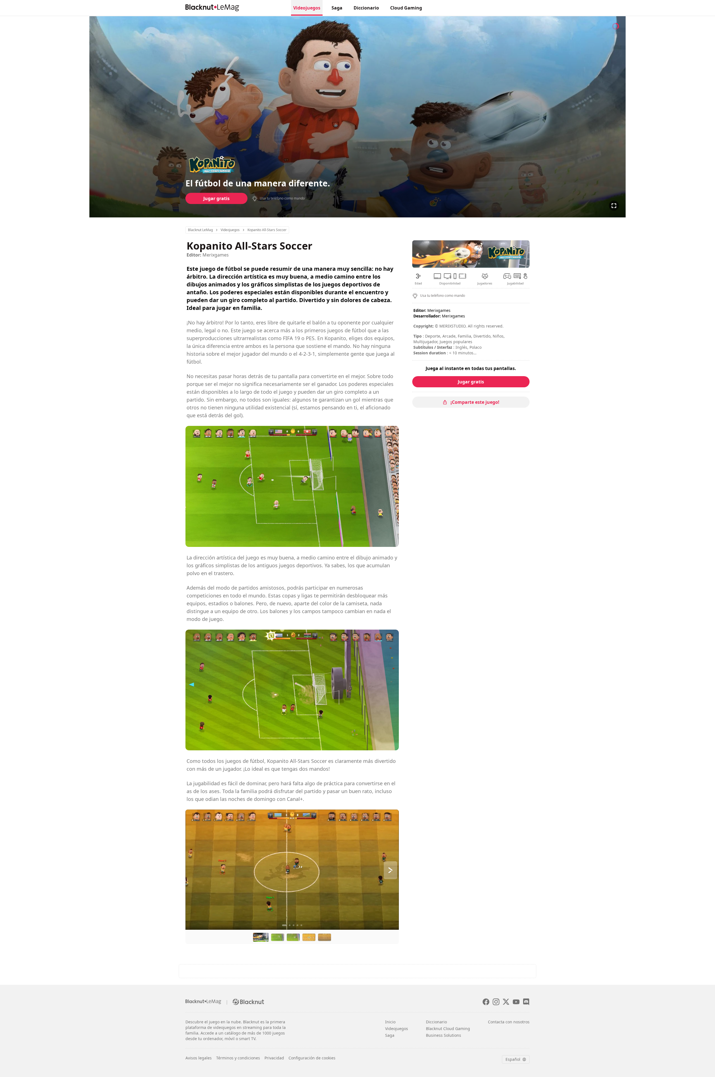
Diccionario (366, 8)
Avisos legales (198, 1058)
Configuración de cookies (312, 1058)
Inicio (390, 1021)
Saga (337, 8)
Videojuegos (306, 8)
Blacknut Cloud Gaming (448, 1028)
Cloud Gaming (406, 8)
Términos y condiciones (238, 1058)
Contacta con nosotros (509, 1021)
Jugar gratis (216, 198)
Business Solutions (443, 1035)
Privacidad (274, 1058)
